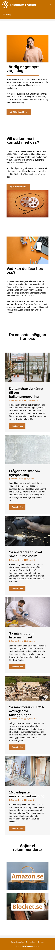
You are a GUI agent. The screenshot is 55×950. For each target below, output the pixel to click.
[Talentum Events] (4, 5)
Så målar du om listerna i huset (21, 635)
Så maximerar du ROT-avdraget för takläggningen (26, 711)
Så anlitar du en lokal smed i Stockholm (25, 554)
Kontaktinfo (30, 942)
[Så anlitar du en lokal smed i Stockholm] (27, 545)
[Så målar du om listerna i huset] (27, 626)
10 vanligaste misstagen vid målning (27, 794)
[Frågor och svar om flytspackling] (27, 464)
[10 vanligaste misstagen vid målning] (27, 785)
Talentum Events (23, 5)
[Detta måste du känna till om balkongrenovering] (27, 381)
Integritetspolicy (17, 942)
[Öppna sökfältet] (51, 5)
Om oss (41, 942)
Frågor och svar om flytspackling (24, 473)
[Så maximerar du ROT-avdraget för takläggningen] (27, 700)
